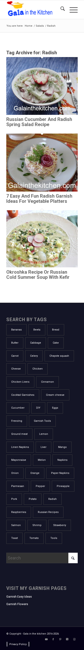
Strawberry (59, 525)
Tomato (34, 538)
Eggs (55, 407)
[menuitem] (60, 9)
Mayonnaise (18, 459)
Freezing (16, 420)
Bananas (16, 329)
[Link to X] (67, 639)
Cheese (16, 368)
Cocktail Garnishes (22, 394)
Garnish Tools (42, 420)
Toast (14, 538)
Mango (62, 447)
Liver (43, 447)
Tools (53, 538)
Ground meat (19, 434)
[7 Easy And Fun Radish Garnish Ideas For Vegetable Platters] (42, 190)
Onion (15, 473)
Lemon (43, 434)
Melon (42, 459)
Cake (56, 342)
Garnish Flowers (17, 604)
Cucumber (17, 407)
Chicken (37, 368)
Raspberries (18, 512)
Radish (52, 499)
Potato (33, 499)
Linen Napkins (20, 447)
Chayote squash (59, 355)
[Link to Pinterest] (60, 639)
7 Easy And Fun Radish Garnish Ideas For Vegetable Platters (39, 198)
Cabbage (35, 342)
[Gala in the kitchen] (34, 9)
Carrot (14, 355)
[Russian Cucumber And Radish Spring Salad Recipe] (42, 113)
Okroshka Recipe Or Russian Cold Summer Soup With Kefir (38, 274)
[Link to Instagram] (74, 639)
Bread (55, 329)
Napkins (62, 459)
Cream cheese (55, 394)
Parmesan (17, 486)
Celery (34, 355)
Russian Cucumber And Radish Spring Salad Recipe (39, 121)
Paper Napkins (60, 473)
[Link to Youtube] (46, 639)
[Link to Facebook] (53, 639)
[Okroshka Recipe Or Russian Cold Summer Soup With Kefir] (42, 265)
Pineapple (63, 486)
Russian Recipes (48, 512)
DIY (38, 407)
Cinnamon (47, 381)
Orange (34, 473)
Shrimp (37, 525)
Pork (14, 499)
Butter (14, 342)
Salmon (16, 525)
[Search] (60, 9)
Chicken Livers (20, 381)
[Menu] (71, 9)
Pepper (40, 486)
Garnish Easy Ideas (19, 596)
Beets (36, 329)
